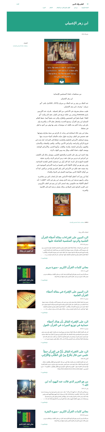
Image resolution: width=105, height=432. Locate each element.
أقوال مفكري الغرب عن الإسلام (63, 7)
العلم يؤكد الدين (78, 4)
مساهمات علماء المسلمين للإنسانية (20, 45)
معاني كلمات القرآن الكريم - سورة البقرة (66, 411)
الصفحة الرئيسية (85, 7)
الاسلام (51, 7)
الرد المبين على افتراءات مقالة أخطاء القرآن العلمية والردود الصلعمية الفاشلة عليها (64, 239)
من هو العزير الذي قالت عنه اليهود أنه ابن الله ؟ (66, 383)
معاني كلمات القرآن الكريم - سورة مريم (67, 267)
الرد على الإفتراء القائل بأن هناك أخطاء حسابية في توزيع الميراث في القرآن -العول (65, 323)
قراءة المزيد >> (44, 258)
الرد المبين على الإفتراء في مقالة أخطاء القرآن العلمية (67, 293)
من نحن (76, 7)
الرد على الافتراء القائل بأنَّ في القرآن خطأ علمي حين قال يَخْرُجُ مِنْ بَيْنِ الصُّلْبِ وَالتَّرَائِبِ (65, 353)
